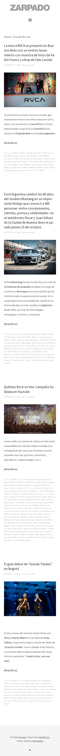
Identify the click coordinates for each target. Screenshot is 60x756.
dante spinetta (24, 491)
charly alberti (36, 683)
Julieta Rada (48, 502)
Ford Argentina (25, 351)
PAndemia (28, 522)
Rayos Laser (28, 528)
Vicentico (21, 537)
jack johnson (20, 502)
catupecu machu (20, 156)
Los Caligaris (34, 511)
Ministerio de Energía (12, 520)
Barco (40, 482)
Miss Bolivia (48, 520)
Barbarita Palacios (17, 482)
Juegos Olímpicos (25, 164)
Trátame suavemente (20, 701)
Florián (44, 496)
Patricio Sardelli (39, 522)
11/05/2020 (8, 396)
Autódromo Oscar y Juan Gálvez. (24, 345)
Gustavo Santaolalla (26, 499)
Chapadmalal (32, 156)
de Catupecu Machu (24, 348)
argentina (7, 345)
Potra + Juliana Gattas (38, 525)
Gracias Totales (33, 689)
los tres (48, 692)
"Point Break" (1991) (48, 340)
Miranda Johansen (28, 520)
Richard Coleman (10, 698)
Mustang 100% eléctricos (38, 357)
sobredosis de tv (46, 698)
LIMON (36, 508)
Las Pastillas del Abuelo (38, 505)
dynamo (34, 686)
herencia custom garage (34, 354)
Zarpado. (22, 737)
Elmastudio (37, 740)
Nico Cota (20, 522)
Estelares (13, 496)
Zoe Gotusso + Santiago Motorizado (17, 540)
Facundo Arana (49, 158)
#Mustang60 (26, 343)
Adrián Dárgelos (31, 680)
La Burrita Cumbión (11, 505)
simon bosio (35, 698)
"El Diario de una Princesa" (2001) (17, 337)
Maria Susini (48, 164)
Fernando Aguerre (21, 161)
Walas (31, 701)
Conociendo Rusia (11, 491)
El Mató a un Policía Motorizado (42, 491)
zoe (44, 701)
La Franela (24, 505)
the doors (50, 360)
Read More (10, 142)
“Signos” (7, 703)
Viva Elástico (31, 537)
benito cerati (8, 683)
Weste (39, 537)
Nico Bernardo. (9, 522)
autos (15, 334)
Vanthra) (7, 363)
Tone (6, 537)
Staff (18, 65)
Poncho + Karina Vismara (19, 525)
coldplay (7, 686)
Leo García (19, 508)
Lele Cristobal (15, 357)
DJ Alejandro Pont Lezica (33, 158)
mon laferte (16, 695)
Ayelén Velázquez (37, 479)
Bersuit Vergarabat (26, 485)
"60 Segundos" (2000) (32, 334)
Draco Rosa (25, 686)
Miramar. (7, 167)
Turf (9, 537)
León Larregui (39, 692)
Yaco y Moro (39, 170)
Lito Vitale (44, 508)
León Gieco (28, 508)
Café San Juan (43, 345)
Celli (25, 488)
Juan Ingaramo (37, 502)
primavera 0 (41, 695)
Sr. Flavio (30, 534)
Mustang (24, 357)
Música (15, 479)
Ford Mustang (37, 351)
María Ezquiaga (23, 517)
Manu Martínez (38, 514)
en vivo (47, 494)
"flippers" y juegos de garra (42, 337)
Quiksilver (40, 167)
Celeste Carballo (16, 488)
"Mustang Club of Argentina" (28, 340)
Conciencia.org (46, 488)
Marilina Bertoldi (36, 517)
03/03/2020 (8, 574)
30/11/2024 (8, 65)
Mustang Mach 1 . (19, 360)
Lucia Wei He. (15, 514)
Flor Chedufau (13, 351)
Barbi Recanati (31, 482)
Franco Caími (19, 354)
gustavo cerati (45, 689)
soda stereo (21, 170)
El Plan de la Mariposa (12, 494)
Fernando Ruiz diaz (36, 161)
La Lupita (47, 354)
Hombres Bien (40, 499)
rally (34, 360)
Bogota (17, 683)
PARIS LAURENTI (29, 167)
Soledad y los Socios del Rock (15, 534)
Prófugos (50, 695)
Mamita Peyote (26, 514)
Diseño (22, 153)
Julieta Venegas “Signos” (24, 692)
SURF (45, 153)
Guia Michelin (31, 153)
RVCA (47, 167)
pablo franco (16, 167)
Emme (41, 494)
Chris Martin (46, 683)
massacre (46, 517)
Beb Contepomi (48, 482)
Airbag (27, 479)
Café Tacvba (25, 683)
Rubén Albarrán (23, 531)
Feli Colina (21, 496)
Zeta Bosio (38, 701)
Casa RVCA (8, 156)
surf (27, 170)
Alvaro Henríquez (44, 680)
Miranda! (39, 520)
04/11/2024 (8, 232)
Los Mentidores (45, 511)
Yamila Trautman (48, 537)
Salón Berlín (41, 360)
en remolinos (42, 686)
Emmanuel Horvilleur (30, 494)
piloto (29, 360)
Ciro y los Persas (34, 488)
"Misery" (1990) (10, 340)
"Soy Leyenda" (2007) (12, 343)
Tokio (32, 170)
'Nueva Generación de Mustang (43, 343)
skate (14, 170)
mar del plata (37, 164)
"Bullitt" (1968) (47, 334)
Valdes (14, 537)
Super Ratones (40, 534)
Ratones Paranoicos (15, 528)
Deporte (16, 153)
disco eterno (15, 686)
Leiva (12, 508)
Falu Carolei (8, 161)
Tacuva (49, 534)
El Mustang (37, 348)
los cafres (25, 511)
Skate (40, 153)
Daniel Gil (19, 158)
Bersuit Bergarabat (11, 485)
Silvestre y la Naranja (44, 531)
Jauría (28, 502)
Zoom (49, 701)
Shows (32, 531)
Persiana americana (28, 695)
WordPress (44, 737)
